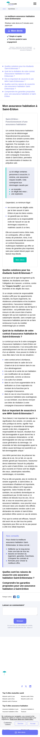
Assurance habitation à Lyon (10, 709)
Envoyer (20, 621)
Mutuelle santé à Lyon (8, 696)
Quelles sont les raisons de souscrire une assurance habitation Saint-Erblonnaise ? (20, 86)
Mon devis (17, 30)
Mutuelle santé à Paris (27, 696)
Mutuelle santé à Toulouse (9, 701)
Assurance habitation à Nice (10, 711)
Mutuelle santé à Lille (27, 699)
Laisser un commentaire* (13, 605)
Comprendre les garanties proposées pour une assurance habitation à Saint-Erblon (20, 94)
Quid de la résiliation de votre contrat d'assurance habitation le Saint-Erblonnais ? (20, 73)
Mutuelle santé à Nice (8, 699)
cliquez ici (29, 627)
